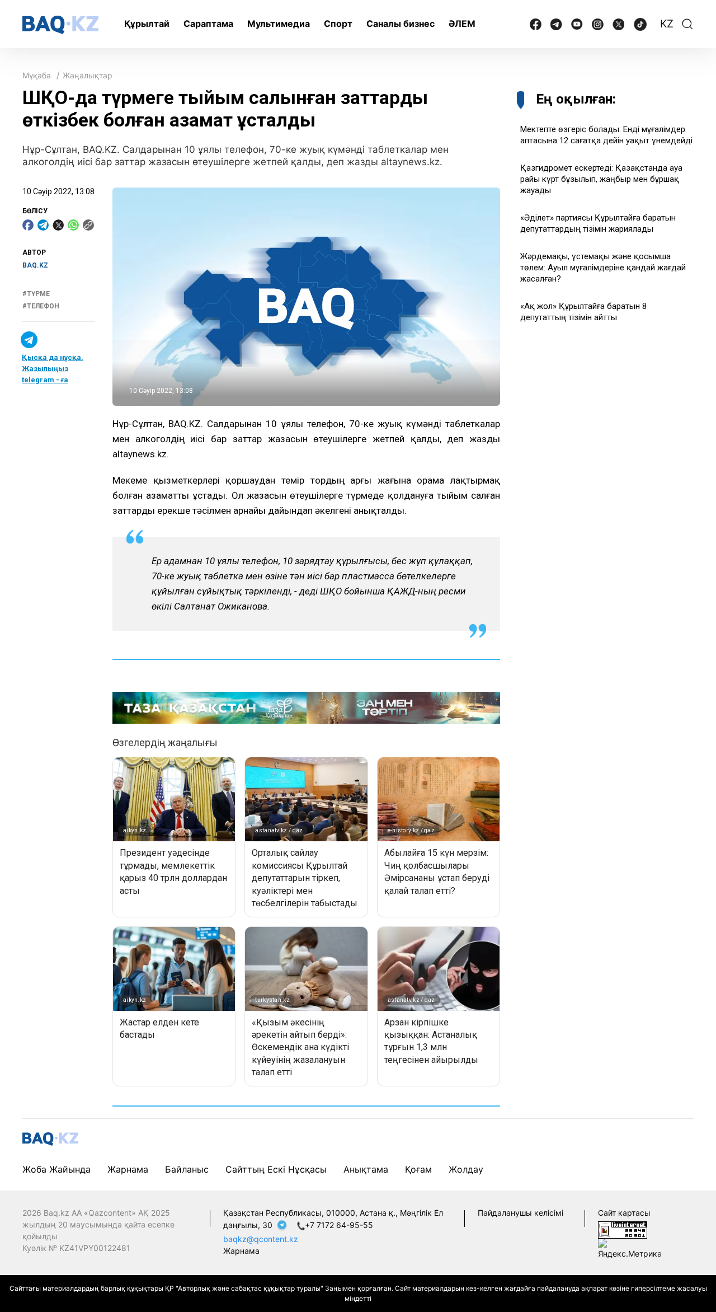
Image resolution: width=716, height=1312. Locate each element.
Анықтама (365, 1169)
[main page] (60, 25)
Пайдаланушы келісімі (520, 1212)
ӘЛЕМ (462, 23)
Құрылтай (146, 23)
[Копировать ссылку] (88, 225)
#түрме (36, 294)
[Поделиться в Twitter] (58, 225)
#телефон (40, 306)
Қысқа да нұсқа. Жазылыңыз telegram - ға (52, 368)
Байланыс (187, 1169)
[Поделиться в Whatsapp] (73, 225)
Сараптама (208, 23)
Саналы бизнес (400, 23)
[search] (687, 24)
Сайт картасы (624, 1212)
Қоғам (418, 1169)
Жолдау (466, 1169)
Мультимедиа (278, 23)
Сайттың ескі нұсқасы (276, 1169)
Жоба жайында (56, 1169)
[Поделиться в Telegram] (43, 225)
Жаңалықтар (87, 75)
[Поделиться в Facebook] (28, 225)
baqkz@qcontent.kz (260, 1239)
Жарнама (127, 1169)
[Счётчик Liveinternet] (622, 1229)
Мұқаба (36, 75)
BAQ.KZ (35, 265)
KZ (666, 23)
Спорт (338, 23)
